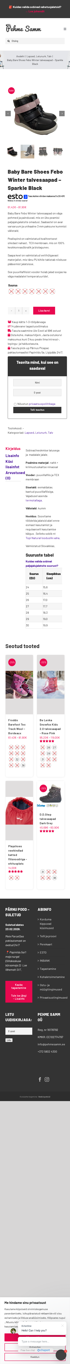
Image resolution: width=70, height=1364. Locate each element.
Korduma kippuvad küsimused (47, 923)
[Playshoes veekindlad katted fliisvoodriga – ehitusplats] (19, 810)
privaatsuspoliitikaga (42, 403)
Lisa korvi (44, 310)
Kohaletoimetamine (51, 977)
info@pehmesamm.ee (51, 1044)
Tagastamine (48, 968)
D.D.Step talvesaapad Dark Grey (48, 819)
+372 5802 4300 (47, 1051)
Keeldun (35, 1356)
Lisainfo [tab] (10, 455)
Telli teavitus (37, 409)
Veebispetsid (44, 1096)
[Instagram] (47, 1079)
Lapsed (29, 432)
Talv (50, 432)
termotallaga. (34, 500)
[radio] (11, 291)
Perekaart (46, 944)
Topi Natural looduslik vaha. (43, 538)
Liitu (9, 1040)
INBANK (45, 960)
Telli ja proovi (48, 936)
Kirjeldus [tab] (10, 448)
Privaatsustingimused (51, 997)
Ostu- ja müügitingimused (51, 987)
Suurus (12, 285)
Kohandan (35, 1347)
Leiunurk (41, 432)
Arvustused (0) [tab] (10, 475)
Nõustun (36, 403)
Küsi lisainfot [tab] (10, 464)
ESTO (43, 952)
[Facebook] (40, 1079)
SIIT (19, 969)
